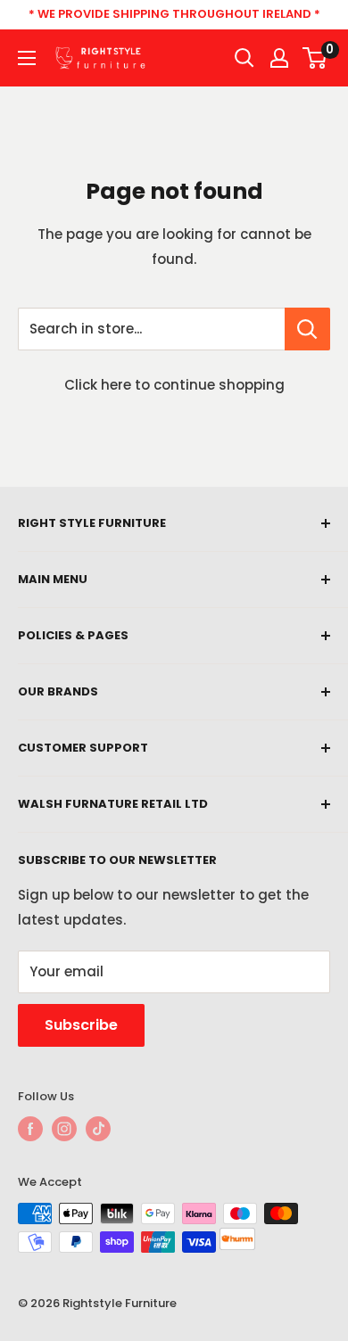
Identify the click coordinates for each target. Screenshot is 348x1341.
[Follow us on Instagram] (64, 1128)
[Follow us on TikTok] (98, 1128)
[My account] (279, 58)
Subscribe (81, 1025)
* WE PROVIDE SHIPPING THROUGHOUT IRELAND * (174, 13)
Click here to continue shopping (174, 384)
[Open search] (244, 58)
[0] (315, 58)
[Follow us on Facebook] (30, 1128)
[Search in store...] (307, 329)
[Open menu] (27, 58)
